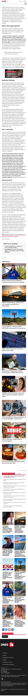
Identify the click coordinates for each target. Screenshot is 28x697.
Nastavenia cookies (7, 662)
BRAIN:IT (2, 690)
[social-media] (2, 679)
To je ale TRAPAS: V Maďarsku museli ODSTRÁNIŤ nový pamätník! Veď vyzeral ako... (14, 490)
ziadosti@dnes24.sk (15, 676)
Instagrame (15, 236)
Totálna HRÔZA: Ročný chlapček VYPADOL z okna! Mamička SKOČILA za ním (14, 476)
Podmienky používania (8, 657)
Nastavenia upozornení (8, 664)
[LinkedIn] (12, 629)
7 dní (16, 473)
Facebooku (9, 236)
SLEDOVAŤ (4, 636)
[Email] (9, 629)
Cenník (4, 655)
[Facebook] (3, 629)
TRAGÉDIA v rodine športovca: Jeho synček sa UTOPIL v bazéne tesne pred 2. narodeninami (14, 483)
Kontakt (5, 653)
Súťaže (4, 659)
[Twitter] (6, 629)
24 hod (19, 473)
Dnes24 (4, 236)
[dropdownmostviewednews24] (14, 510)
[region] (7, 2)
